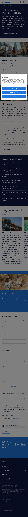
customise (14, 88)
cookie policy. (7, 84)
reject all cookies (14, 92)
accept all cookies (14, 96)
